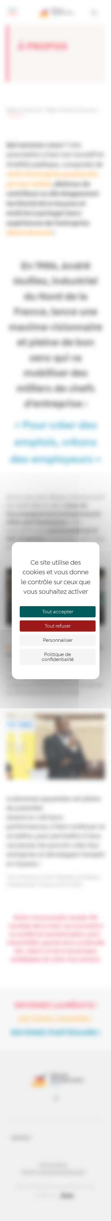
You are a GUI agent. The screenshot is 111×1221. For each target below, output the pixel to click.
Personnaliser (57, 640)
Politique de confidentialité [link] (58, 657)
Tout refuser (58, 626)
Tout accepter (57, 612)
